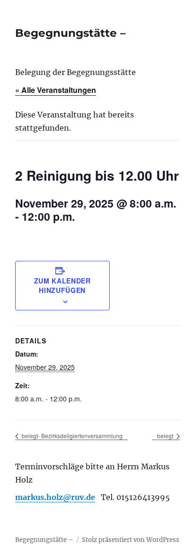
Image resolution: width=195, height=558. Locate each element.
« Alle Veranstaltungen (55, 89)
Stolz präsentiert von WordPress (130, 540)
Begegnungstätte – (70, 33)
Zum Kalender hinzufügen (62, 285)
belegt (166, 436)
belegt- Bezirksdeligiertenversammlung (71, 436)
